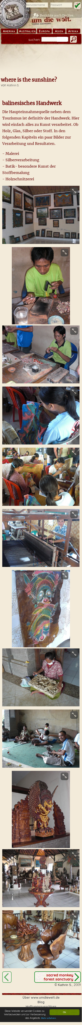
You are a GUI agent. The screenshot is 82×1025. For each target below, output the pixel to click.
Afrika (73, 31)
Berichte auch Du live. (57, 15)
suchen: (34, 39)
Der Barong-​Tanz (7, 977)
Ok (64, 1012)
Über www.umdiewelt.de (41, 997)
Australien (27, 31)
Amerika (9, 31)
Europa (44, 31)
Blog (41, 1002)
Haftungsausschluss (41, 1007)
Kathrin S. (13, 85)
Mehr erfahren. (49, 1018)
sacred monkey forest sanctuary (58, 977)
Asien (59, 31)
